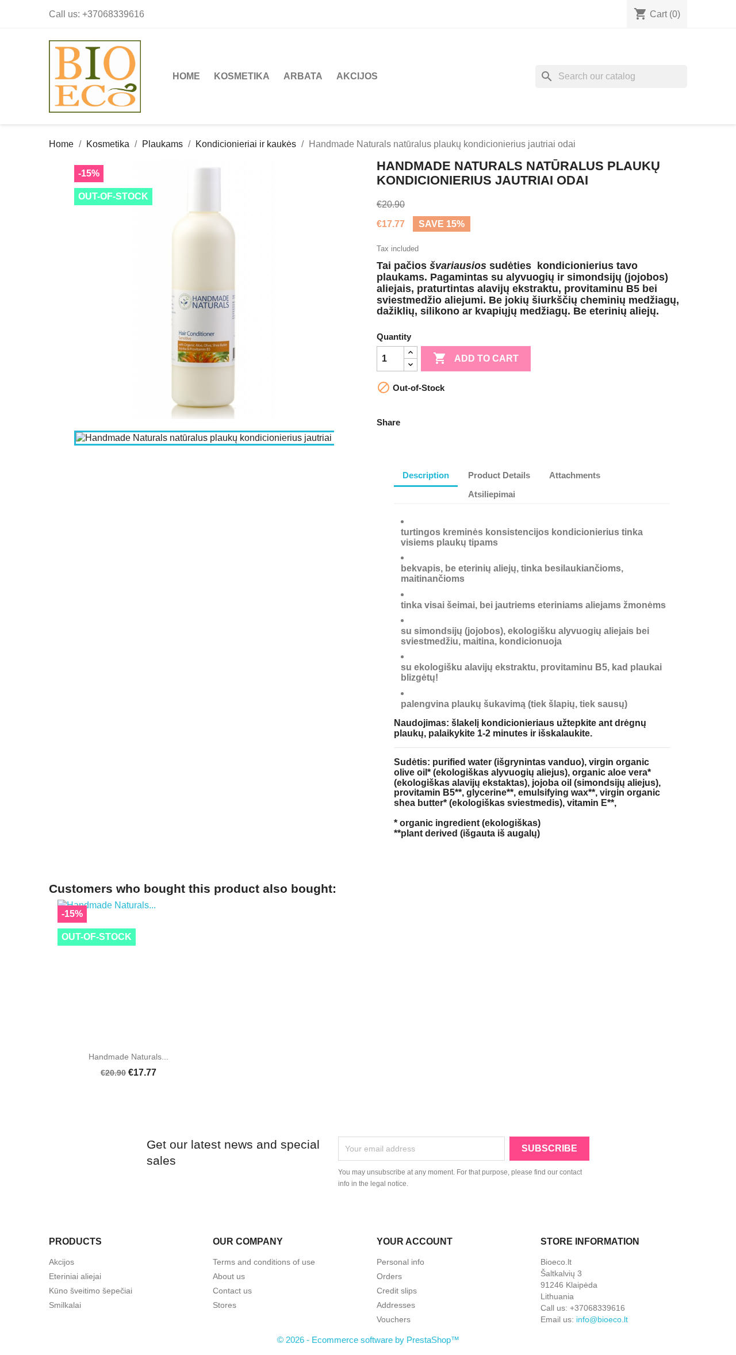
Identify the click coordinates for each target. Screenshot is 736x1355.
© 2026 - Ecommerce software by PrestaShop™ (368, 1340)
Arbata (303, 76)
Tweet (446, 420)
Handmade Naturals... (128, 1056)
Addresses (396, 1305)
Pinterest (476, 420)
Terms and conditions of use (264, 1261)
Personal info (400, 1261)
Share (416, 420)
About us (229, 1276)
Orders (389, 1276)
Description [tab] (425, 475)
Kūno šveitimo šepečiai (90, 1290)
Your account (415, 1241)
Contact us (232, 1290)
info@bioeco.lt (602, 1319)
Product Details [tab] (499, 475)
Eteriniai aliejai (75, 1276)
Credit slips (397, 1290)
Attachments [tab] (574, 475)
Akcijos (357, 76)
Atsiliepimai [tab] (491, 494)
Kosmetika (242, 76)
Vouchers (394, 1319)
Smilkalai (65, 1305)
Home (186, 76)
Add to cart (476, 358)
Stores (224, 1305)
